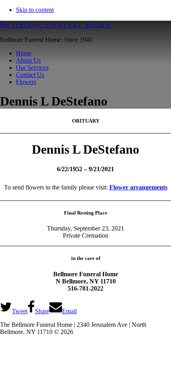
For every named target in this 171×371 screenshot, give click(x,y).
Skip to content (35, 9)
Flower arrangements (138, 187)
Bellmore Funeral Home (56, 25)
